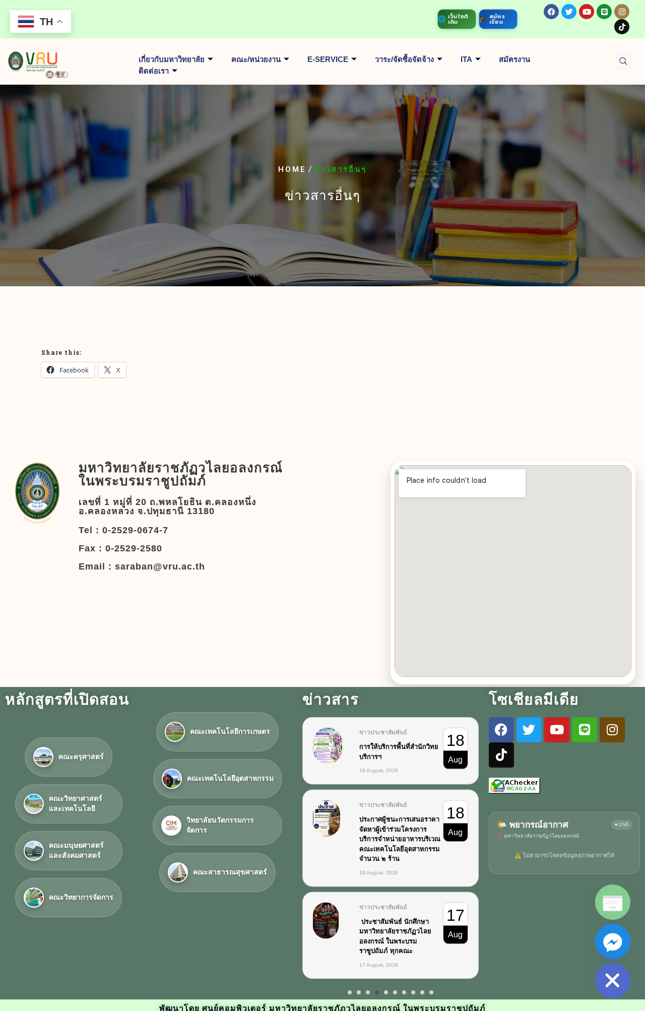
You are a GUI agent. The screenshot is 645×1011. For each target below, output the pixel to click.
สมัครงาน (514, 59)
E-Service (327, 59)
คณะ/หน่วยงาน (256, 59)
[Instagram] (621, 11)
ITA (466, 59)
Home (292, 169)
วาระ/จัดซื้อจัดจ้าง (404, 59)
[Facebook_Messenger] (612, 941)
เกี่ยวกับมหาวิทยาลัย (172, 59)
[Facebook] (551, 11)
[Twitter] (568, 11)
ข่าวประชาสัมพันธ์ (383, 732)
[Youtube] (586, 11)
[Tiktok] (621, 26)
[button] (623, 61)
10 (431, 992)
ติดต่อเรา (154, 71)
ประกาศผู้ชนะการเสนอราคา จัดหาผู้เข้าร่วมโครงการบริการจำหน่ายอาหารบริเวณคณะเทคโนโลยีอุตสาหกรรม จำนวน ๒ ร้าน (399, 838)
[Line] (604, 11)
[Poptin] (612, 902)
